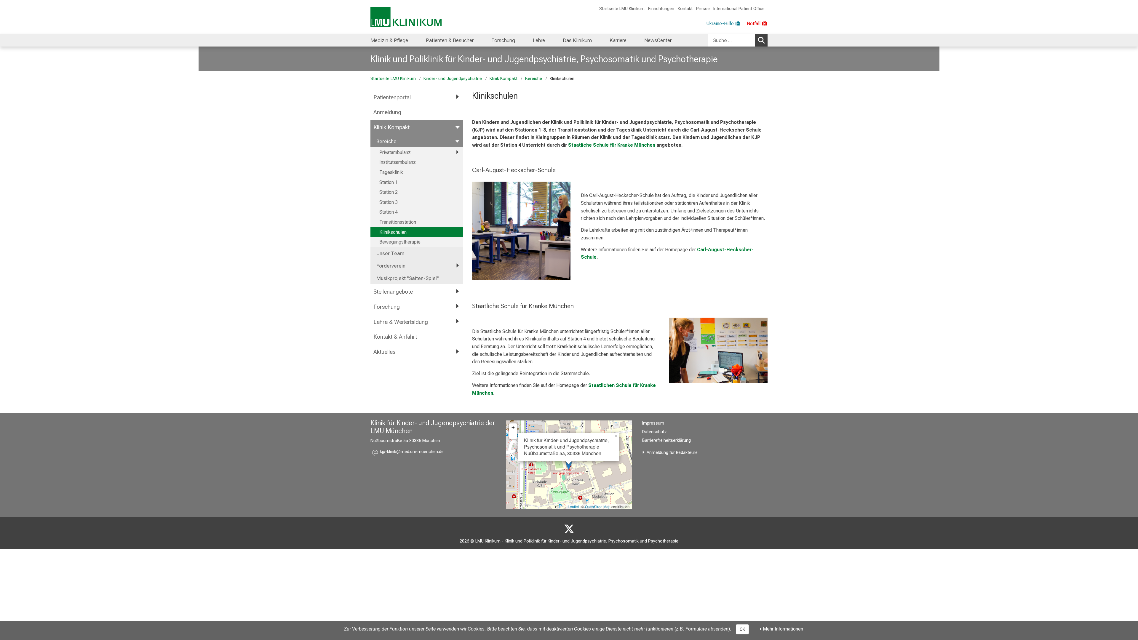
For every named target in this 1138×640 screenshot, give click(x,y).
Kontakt (685, 8)
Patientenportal (392, 97)
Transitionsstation (397, 222)
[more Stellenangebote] (457, 291)
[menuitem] (389, 40)
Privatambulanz (395, 152)
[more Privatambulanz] (457, 152)
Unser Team (390, 253)
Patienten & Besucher (450, 40)
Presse (703, 8)
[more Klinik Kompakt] (457, 127)
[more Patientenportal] (457, 97)
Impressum (653, 423)
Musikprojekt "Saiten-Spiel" (407, 278)
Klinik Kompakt (503, 78)
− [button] (513, 435)
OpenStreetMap (597, 506)
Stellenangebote (393, 291)
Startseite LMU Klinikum (622, 8)
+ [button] (513, 427)
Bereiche (533, 78)
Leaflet (573, 506)
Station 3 (388, 202)
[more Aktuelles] (457, 351)
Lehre (539, 40)
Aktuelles (384, 351)
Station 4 (388, 212)
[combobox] (738, 40)
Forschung (503, 40)
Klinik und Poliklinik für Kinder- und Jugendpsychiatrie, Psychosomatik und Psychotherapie (544, 59)
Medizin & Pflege (389, 40)
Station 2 (388, 192)
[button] (412, 452)
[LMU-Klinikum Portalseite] (406, 17)
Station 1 (388, 182)
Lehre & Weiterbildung (400, 322)
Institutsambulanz (397, 162)
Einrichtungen (661, 8)
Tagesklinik (391, 172)
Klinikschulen (393, 232)
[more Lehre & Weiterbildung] (457, 322)
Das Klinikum (577, 40)
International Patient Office (739, 8)
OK (742, 629)
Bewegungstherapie (400, 242)
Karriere (618, 40)
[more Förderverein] (457, 265)
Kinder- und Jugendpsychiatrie (452, 78)
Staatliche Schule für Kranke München (611, 145)
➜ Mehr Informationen (780, 629)
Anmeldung (387, 112)
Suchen (761, 40)
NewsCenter (658, 40)
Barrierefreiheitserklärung (666, 440)
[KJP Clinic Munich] (569, 529)
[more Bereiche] (457, 141)
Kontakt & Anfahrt (395, 336)
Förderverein (390, 266)
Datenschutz (654, 431)
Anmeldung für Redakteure (672, 452)
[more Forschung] (457, 306)
